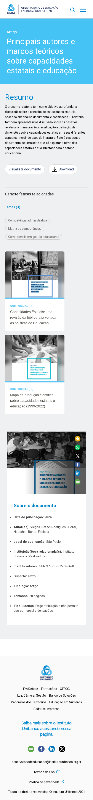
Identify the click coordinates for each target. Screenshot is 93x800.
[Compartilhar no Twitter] (77, 457)
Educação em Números (65, 702)
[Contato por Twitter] (62, 751)
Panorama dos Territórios (28, 702)
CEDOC (65, 689)
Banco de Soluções (62, 695)
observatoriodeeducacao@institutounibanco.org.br (46, 762)
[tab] (12, 207)
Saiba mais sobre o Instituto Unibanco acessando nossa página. (47, 728)
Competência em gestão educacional (33, 237)
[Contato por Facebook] (42, 751)
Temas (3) (12, 207)
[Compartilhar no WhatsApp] (77, 449)
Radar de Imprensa (46, 709)
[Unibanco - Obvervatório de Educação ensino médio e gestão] (32, 13)
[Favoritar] (77, 440)
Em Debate (30, 689)
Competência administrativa (27, 220)
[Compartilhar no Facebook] (77, 466)
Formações (49, 689)
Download (66, 169)
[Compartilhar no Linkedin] (77, 475)
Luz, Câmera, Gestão (31, 695)
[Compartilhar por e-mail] (77, 483)
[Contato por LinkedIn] (52, 751)
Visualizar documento (24, 169)
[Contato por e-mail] (31, 751)
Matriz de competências (24, 228)
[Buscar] (75, 9)
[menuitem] (30, 689)
